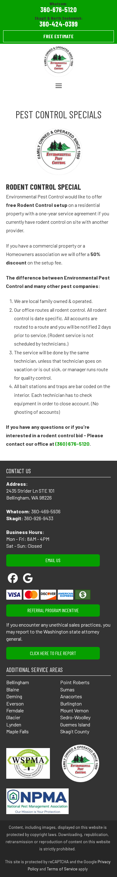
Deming (14, 696)
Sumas (67, 689)
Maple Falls (17, 731)
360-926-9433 (38, 518)
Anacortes (71, 696)
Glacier (13, 717)
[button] (58, 85)
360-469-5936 (46, 511)
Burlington (71, 703)
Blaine (12, 689)
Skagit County (75, 731)
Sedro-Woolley (75, 717)
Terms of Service (62, 868)
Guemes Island (75, 724)
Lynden (13, 724)
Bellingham (17, 682)
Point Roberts (75, 682)
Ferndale (15, 710)
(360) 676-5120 (72, 444)
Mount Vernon (74, 710)
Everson (15, 703)
